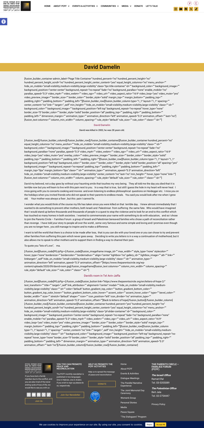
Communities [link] (108, 6)
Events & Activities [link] (83, 6)
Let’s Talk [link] (152, 6)
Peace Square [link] (127, 412)
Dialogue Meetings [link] (130, 378)
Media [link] (125, 6)
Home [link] (47, 6)
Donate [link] (138, 6)
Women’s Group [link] (128, 398)
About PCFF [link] (60, 6)
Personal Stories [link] (129, 402)
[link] (3, 21)
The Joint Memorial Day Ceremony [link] (132, 392)
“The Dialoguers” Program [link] (133, 416)
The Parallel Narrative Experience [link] (131, 384)
